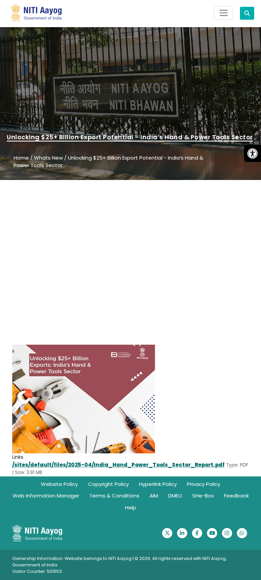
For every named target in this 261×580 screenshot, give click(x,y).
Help (130, 507)
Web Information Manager (46, 495)
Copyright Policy (108, 484)
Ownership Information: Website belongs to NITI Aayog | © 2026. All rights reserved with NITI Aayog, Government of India (119, 562)
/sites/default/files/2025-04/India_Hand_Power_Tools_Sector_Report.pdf (118, 464)
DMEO (175, 495)
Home (21, 157)
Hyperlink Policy (158, 484)
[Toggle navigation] (223, 13)
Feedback (236, 495)
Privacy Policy (203, 484)
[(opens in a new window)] (167, 533)
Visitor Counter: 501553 (37, 571)
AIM (154, 495)
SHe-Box (203, 495)
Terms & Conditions (114, 495)
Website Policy (59, 484)
